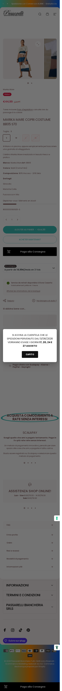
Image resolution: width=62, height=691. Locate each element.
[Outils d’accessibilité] (57, 647)
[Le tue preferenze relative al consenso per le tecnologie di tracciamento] (57, 518)
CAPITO (30, 354)
